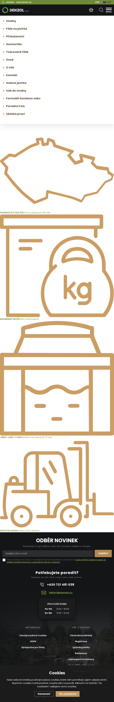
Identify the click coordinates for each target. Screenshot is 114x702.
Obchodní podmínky (81, 635)
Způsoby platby (81, 647)
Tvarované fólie (17, 52)
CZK (97, 2)
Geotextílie (14, 44)
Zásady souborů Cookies (33, 635)
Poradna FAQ (15, 106)
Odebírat (103, 553)
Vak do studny (16, 90)
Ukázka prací (15, 114)
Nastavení (44, 693)
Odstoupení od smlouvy (81, 659)
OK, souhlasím (67, 693)
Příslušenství (15, 36)
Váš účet (10, 2)
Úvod (9, 59)
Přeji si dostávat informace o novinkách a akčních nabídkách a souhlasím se (56, 561)
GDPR (33, 641)
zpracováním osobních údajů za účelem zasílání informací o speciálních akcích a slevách (56, 560)
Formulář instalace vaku (23, 98)
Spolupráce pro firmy (33, 647)
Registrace (81, 641)
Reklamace (81, 653)
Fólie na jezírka (16, 29)
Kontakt (11, 75)
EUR (109, 2)
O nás (10, 67)
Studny (11, 21)
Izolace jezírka (16, 83)
